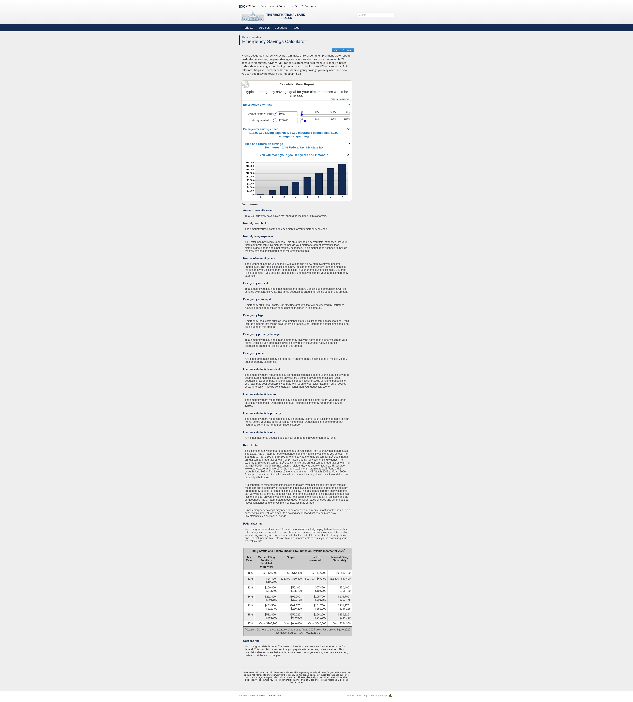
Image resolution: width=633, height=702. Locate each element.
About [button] (296, 27)
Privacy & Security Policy (252, 695)
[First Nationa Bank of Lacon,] (273, 15)
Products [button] (247, 27)
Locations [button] (281, 27)
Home (245, 37)
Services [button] (264, 27)
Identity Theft (275, 695)
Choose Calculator (343, 50)
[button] (296, 105)
